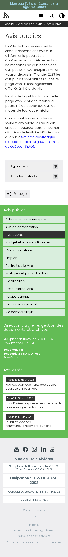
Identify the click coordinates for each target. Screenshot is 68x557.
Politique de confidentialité (34, 536)
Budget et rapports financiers (29, 242)
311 (34, 478)
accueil (9, 24)
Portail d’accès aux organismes (34, 530)
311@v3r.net (10, 357)
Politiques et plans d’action (27, 273)
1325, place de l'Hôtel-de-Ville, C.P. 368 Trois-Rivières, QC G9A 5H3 (34, 467)
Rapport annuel (18, 296)
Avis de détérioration (22, 227)
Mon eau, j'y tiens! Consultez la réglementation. (34, 5)
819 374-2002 (44, 480)
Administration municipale (26, 219)
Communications (19, 250)
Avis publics (15, 234)
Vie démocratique (20, 312)
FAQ (34, 516)
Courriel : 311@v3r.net (34, 500)
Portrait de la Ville (19, 265)
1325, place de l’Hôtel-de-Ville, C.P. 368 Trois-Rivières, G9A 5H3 (29, 341)
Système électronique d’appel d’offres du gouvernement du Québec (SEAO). (32, 142)
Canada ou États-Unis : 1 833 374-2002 (34, 492)
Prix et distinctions (19, 289)
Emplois (11, 258)
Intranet (34, 525)
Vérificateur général (21, 304)
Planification (15, 281)
